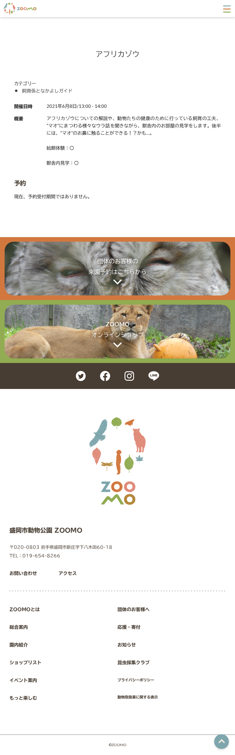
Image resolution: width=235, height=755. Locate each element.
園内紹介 (18, 645)
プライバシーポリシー (136, 680)
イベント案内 (23, 680)
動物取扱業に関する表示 (138, 697)
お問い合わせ (23, 573)
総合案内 (18, 627)
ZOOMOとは (24, 609)
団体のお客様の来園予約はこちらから (117, 266)
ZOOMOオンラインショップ (117, 329)
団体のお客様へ (134, 609)
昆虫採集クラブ (134, 662)
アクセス (67, 573)
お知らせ (127, 645)
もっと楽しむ (23, 698)
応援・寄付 (129, 627)
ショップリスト (25, 662)
